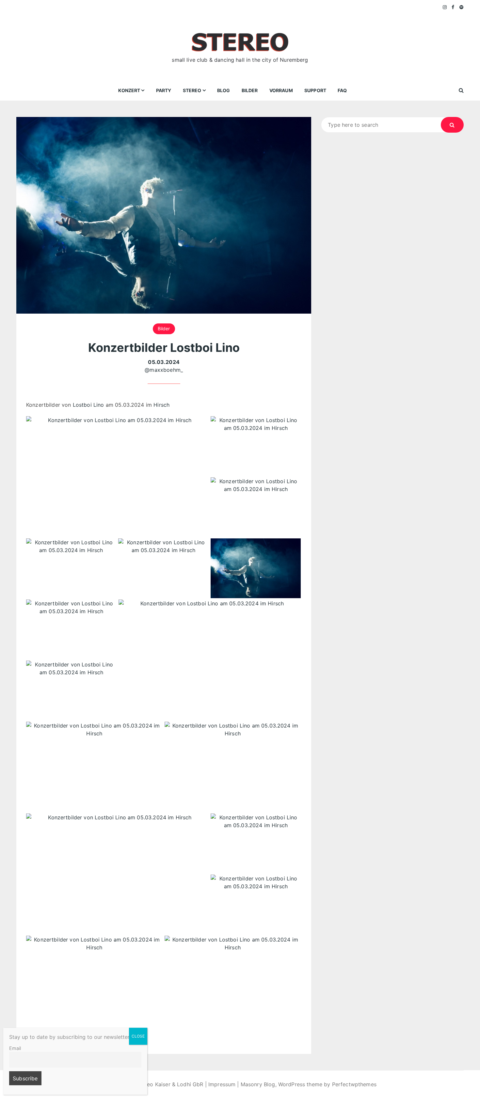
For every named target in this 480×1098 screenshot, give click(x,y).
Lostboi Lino (88, 405)
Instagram (445, 7)
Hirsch (161, 405)
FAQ (342, 90)
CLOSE (138, 1036)
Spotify (461, 7)
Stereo (192, 90)
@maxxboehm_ (164, 370)
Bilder (250, 90)
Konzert (129, 90)
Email (15, 1048)
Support (315, 90)
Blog (223, 90)
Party (163, 90)
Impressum (221, 1084)
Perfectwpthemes (354, 1084)
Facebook (453, 7)
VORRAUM (281, 90)
